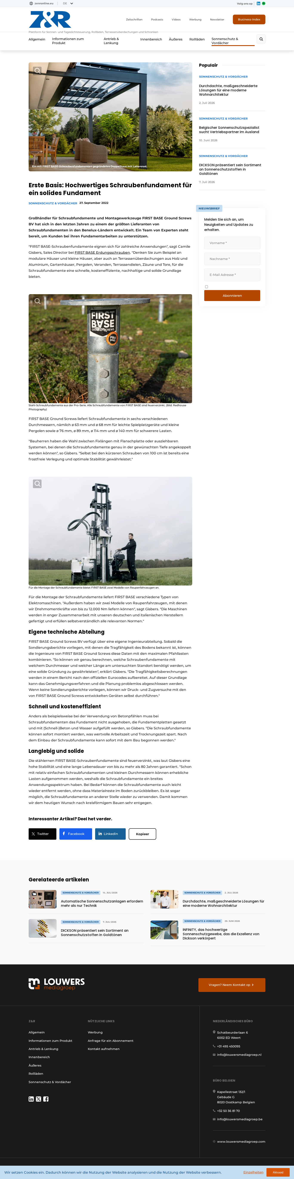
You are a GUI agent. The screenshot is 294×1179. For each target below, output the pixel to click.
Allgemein (37, 39)
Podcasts (157, 19)
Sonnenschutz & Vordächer (225, 41)
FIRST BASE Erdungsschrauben (102, 253)
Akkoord (278, 1172)
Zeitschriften (134, 19)
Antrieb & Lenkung (111, 41)
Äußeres (176, 39)
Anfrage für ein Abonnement (110, 1041)
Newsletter (217, 19)
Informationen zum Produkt (68, 41)
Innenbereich (151, 39)
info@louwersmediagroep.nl (239, 1055)
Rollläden (197, 39)
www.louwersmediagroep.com (241, 1142)
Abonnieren (232, 296)
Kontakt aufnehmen (104, 1049)
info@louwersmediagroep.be (240, 1119)
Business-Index (249, 19)
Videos (176, 19)
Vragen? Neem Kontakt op (229, 985)
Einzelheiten (253, 1172)
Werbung (195, 19)
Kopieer (142, 834)
